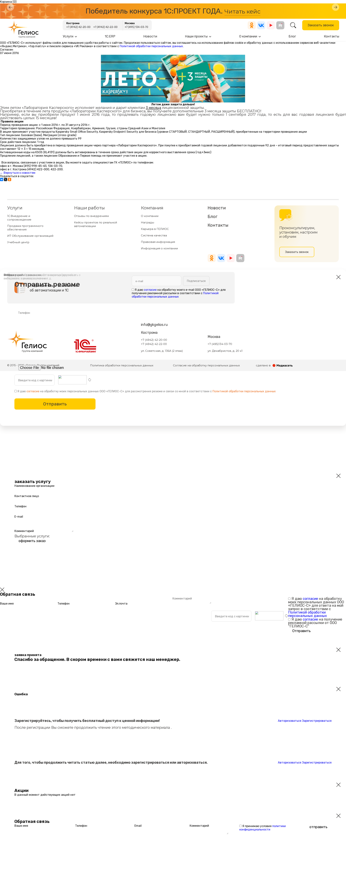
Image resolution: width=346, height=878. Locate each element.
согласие (32, 391)
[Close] (2, 589)
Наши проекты (196, 36)
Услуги (68, 36)
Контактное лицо (26, 496)
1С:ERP (110, 36)
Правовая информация (158, 242)
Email (138, 825)
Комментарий (24, 531)
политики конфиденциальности (262, 827)
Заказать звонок (321, 25)
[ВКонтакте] (1, 179)
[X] (5, 179)
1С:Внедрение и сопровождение (19, 217)
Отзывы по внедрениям (91, 216)
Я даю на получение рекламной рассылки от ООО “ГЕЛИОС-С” (315, 622)
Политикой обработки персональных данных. (152, 46)
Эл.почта (121, 603)
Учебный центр (18, 242)
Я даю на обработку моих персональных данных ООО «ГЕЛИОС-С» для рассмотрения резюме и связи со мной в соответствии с (146, 391)
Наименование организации (34, 485)
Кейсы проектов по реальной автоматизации (95, 224)
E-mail (18, 516)
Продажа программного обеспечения (25, 227)
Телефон (20, 506)
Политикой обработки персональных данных (244, 391)
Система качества (154, 235)
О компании (248, 36)
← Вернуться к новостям (17, 172)
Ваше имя (7, 603)
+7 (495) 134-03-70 (136, 27)
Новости (150, 36)
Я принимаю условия (262, 827)
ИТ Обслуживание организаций (30, 235)
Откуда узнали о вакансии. (40, 276)
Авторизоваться (289, 720)
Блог (292, 36)
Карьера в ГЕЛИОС (155, 229)
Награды (147, 222)
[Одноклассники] (9, 179)
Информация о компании (159, 248)
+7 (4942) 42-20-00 (78, 27)
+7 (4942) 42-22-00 (105, 27)
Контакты (331, 36)
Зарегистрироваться (317, 720)
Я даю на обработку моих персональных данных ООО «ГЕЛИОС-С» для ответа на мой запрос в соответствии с (316, 607)
